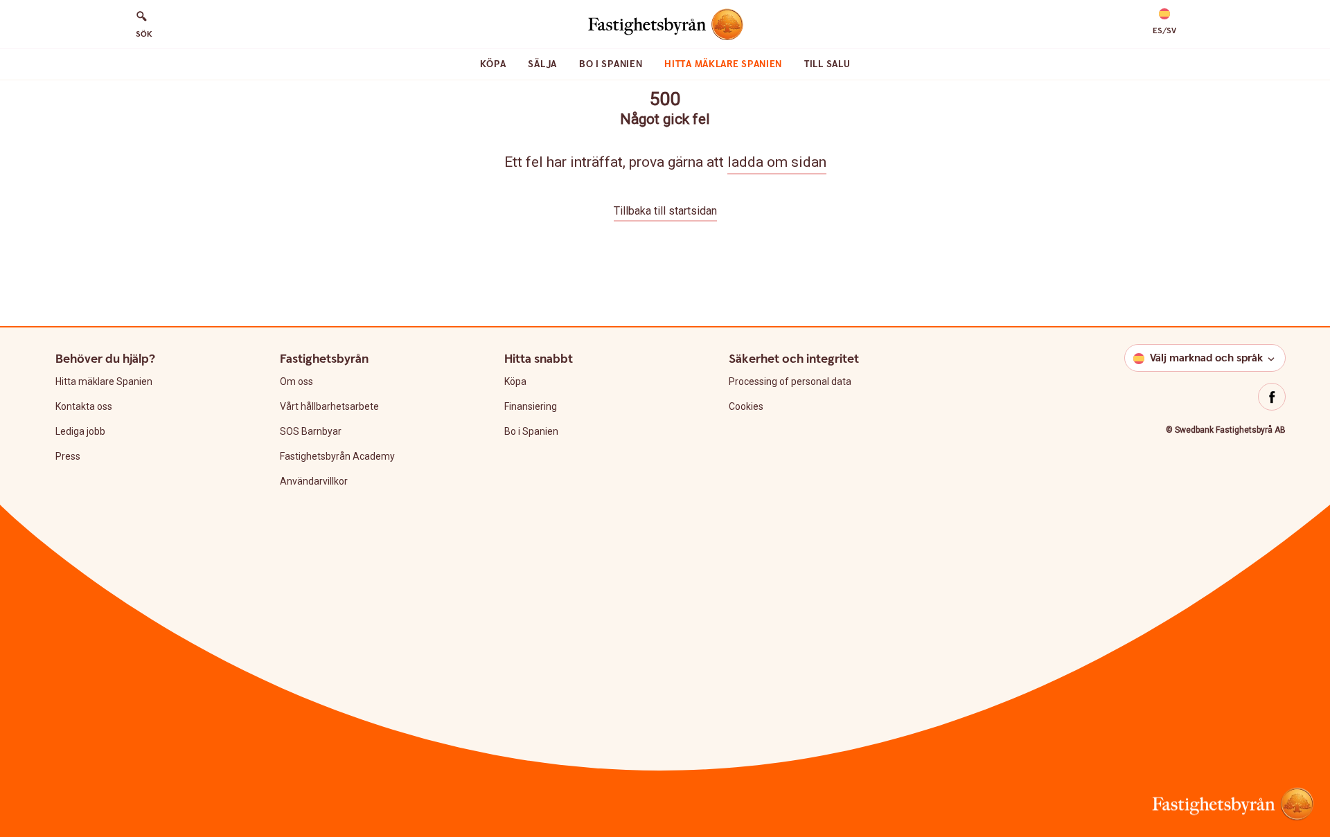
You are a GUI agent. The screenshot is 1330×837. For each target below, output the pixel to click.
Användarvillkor (314, 481)
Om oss (296, 381)
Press (67, 456)
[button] (1164, 22)
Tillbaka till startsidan (665, 210)
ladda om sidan (776, 162)
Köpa (493, 64)
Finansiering (530, 406)
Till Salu (827, 64)
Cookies (746, 406)
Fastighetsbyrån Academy (337, 456)
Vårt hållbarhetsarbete (329, 406)
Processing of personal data (790, 381)
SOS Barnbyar (311, 431)
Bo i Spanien (610, 64)
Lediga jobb (80, 431)
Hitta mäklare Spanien (723, 64)
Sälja (542, 64)
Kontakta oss (83, 406)
